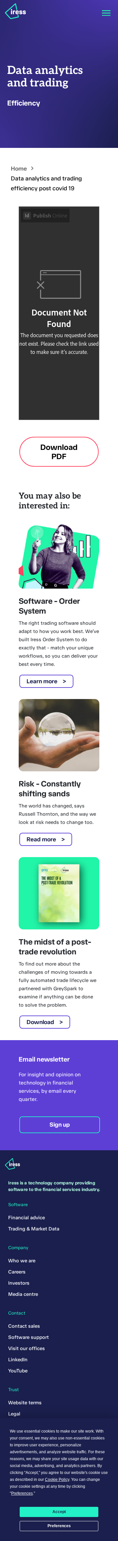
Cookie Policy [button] (57, 1479)
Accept (59, 1511)
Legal (14, 1414)
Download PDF (59, 451)
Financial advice (26, 1218)
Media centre (23, 1294)
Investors (19, 1283)
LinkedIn (18, 1360)
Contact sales (24, 1326)
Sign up (59, 1124)
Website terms (25, 1403)
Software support (28, 1337)
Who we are (21, 1261)
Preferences (59, 1526)
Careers (17, 1272)
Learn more (42, 681)
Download (40, 1022)
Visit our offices (26, 1348)
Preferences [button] (22, 1493)
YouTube (18, 1371)
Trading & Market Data (33, 1229)
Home (19, 168)
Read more (41, 839)
